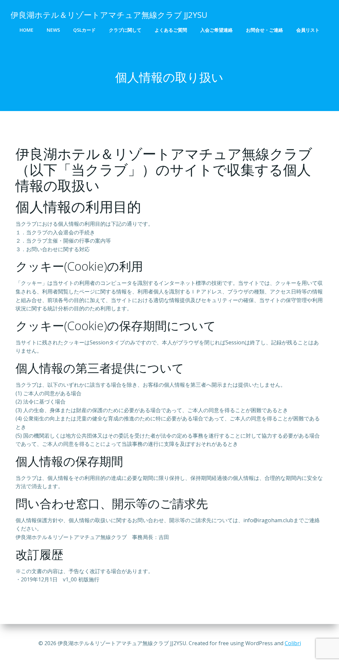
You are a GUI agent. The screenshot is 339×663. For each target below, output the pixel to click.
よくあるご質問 (171, 30)
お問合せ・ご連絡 (264, 30)
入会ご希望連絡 (216, 30)
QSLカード (84, 30)
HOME (26, 30)
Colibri (293, 643)
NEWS (53, 30)
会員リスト (307, 30)
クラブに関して (125, 30)
